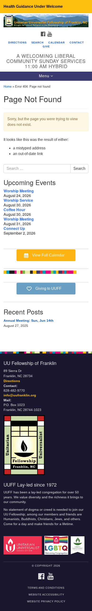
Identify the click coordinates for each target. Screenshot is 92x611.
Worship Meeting (19, 191)
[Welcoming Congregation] (57, 545)
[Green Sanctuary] (78, 545)
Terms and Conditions (46, 587)
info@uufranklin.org (20, 395)
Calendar (56, 42)
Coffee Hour (14, 209)
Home (8, 86)
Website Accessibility (46, 594)
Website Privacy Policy (46, 601)
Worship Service (18, 200)
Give (46, 46)
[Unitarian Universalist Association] (23, 545)
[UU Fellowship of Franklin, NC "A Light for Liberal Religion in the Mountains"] (46, 21)
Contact (77, 42)
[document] (46, 214)
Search (37, 42)
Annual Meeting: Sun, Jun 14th (29, 320)
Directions (17, 42)
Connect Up (14, 228)
